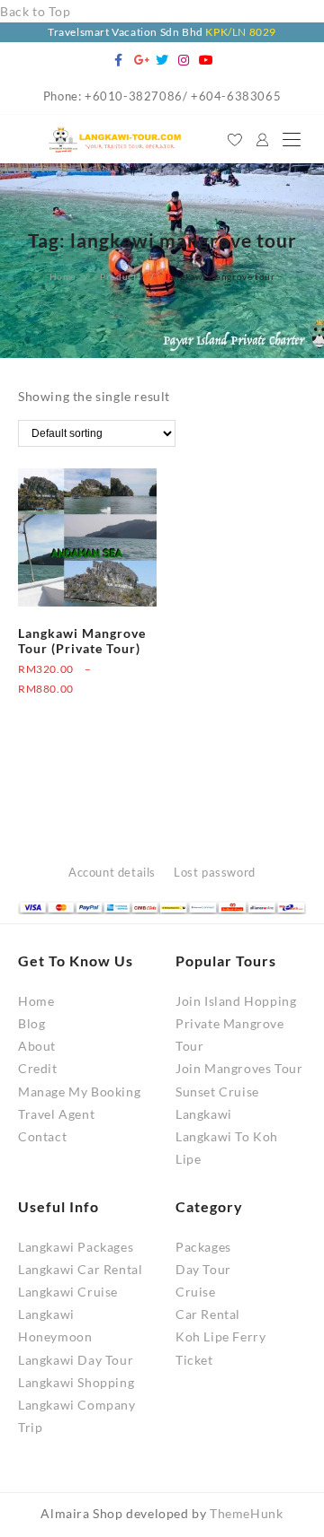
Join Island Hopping (236, 1001)
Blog (31, 1023)
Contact (42, 1136)
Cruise (196, 1291)
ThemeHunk (246, 1513)
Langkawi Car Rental (80, 1269)
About (37, 1045)
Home (36, 1001)
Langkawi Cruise (68, 1291)
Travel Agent (56, 1114)
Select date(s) (58, 709)
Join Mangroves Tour (239, 1068)
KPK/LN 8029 (240, 32)
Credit (38, 1068)
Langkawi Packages (75, 1246)
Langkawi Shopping (76, 1382)
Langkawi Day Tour (75, 1359)
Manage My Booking (79, 1091)
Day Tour (203, 1269)
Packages (203, 1246)
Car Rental (208, 1314)
